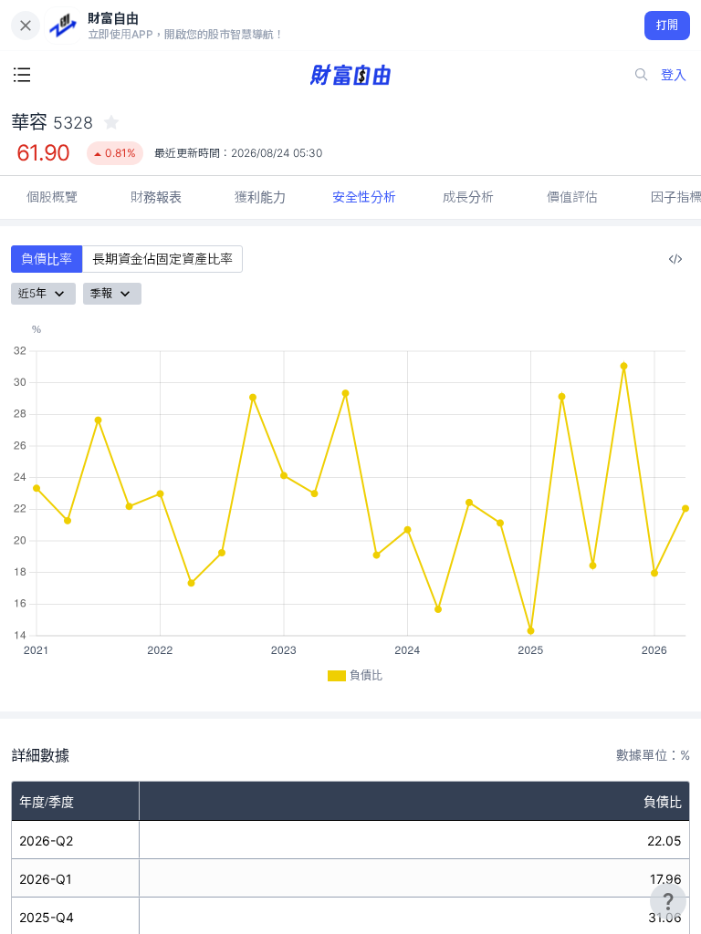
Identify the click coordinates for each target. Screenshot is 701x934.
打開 (667, 25)
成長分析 (468, 196)
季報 (101, 293)
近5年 (32, 293)
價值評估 (572, 196)
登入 (673, 74)
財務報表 (156, 196)
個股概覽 (52, 196)
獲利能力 (260, 196)
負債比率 (46, 258)
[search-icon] (641, 75)
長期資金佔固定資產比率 (162, 258)
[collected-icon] (111, 122)
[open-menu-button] (22, 75)
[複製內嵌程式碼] (675, 259)
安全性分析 (364, 196)
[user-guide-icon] (668, 901)
